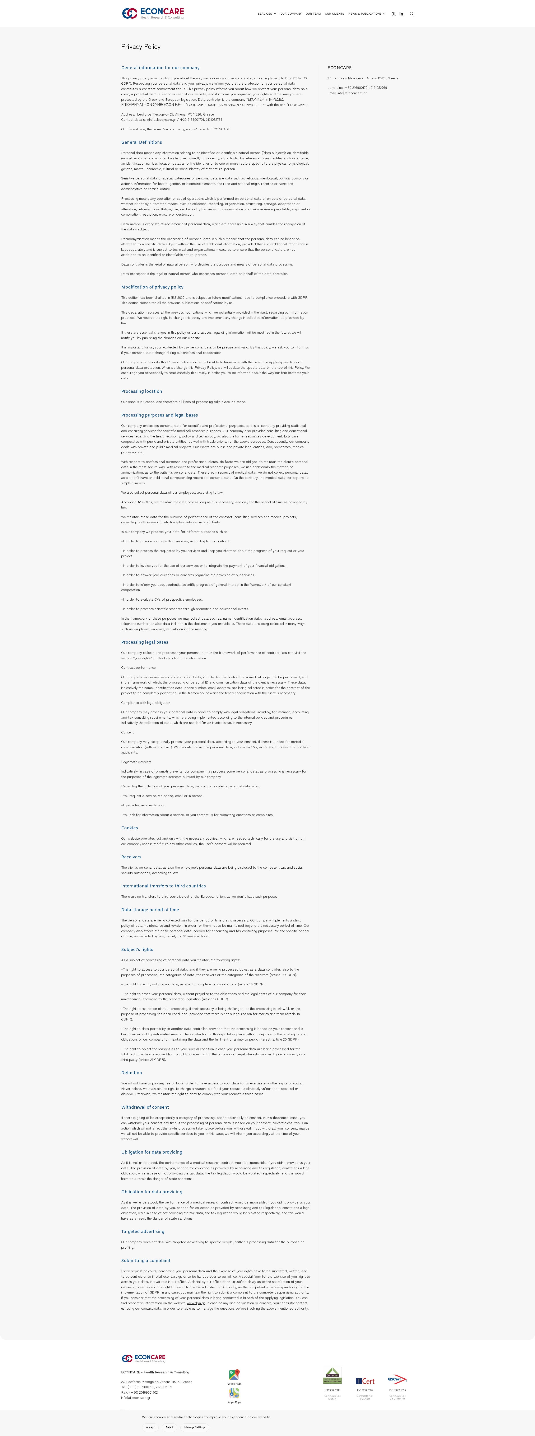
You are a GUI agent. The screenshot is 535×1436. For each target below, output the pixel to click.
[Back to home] (152, 13)
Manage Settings (194, 1427)
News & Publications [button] (365, 13)
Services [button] (265, 13)
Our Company (291, 13)
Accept (150, 1427)
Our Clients (334, 13)
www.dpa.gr (196, 1302)
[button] (412, 13)
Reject (169, 1427)
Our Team (313, 13)
